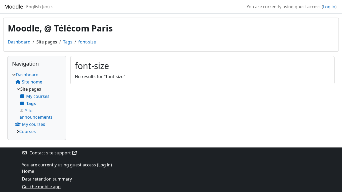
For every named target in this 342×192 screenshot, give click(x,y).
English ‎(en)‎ (38, 7)
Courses (27, 131)
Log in (329, 7)
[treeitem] (36, 103)
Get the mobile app (41, 187)
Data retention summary (47, 179)
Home (28, 171)
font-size (87, 42)
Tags (67, 42)
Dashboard (19, 42)
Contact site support (50, 153)
